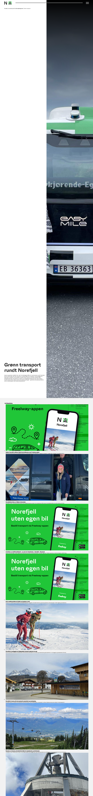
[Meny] (87, 3)
